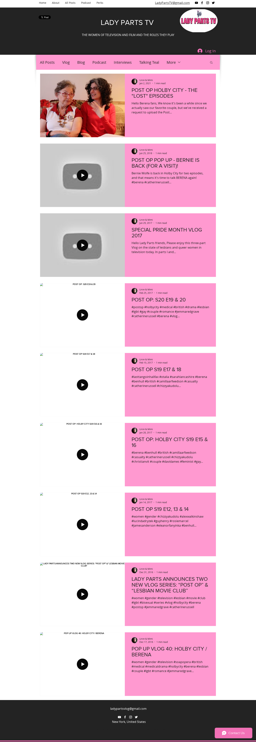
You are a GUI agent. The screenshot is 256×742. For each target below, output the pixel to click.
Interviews (123, 62)
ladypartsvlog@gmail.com (128, 709)
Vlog (66, 62)
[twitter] (213, 3)
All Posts (47, 62)
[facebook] (202, 3)
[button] (211, 63)
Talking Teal (149, 62)
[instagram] (208, 3)
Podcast (99, 62)
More (171, 62)
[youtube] (196, 3)
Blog (81, 62)
